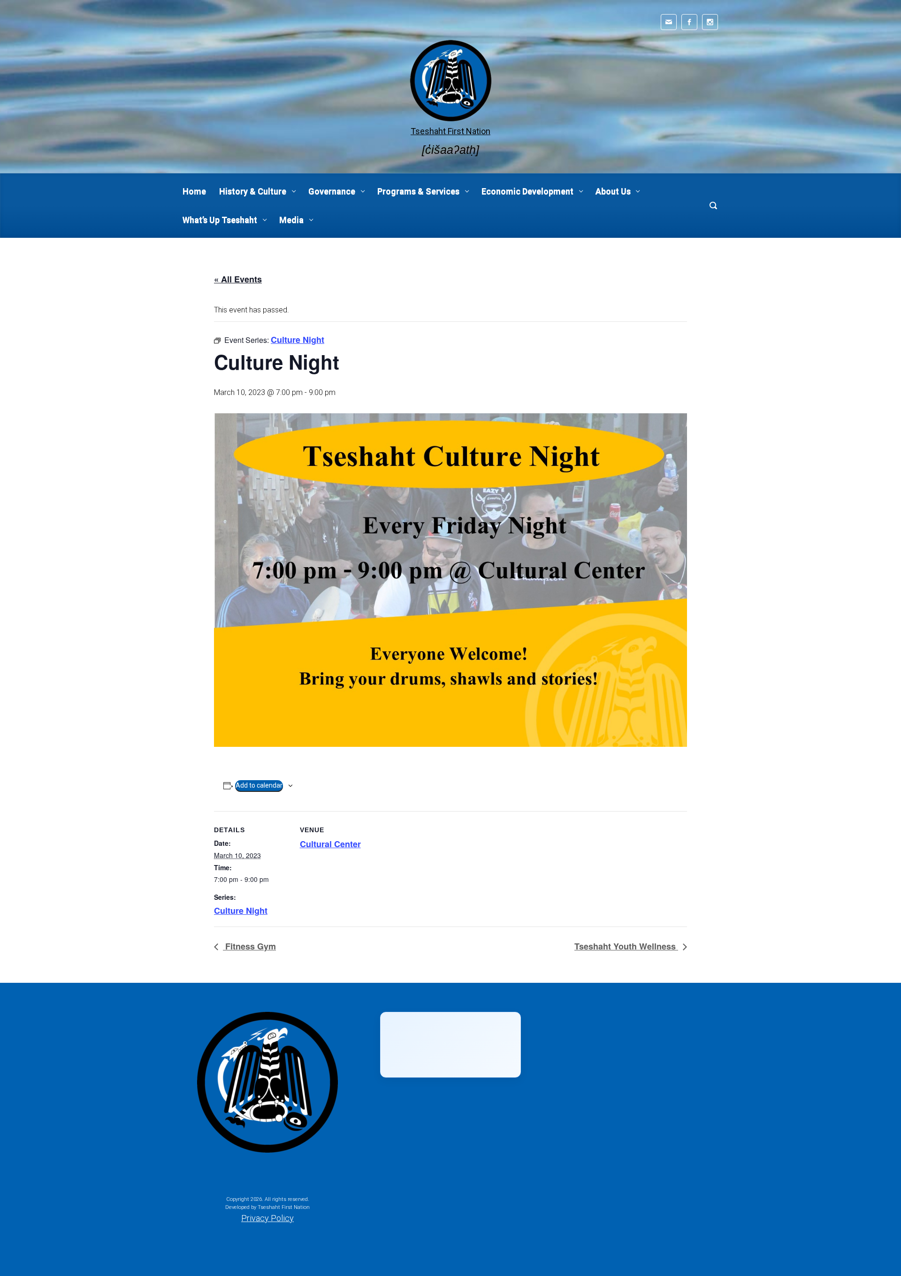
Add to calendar (259, 785)
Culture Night (240, 910)
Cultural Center (330, 844)
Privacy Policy (267, 1218)
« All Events (238, 279)
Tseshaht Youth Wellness (626, 946)
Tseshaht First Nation (450, 131)
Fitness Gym (249, 946)
